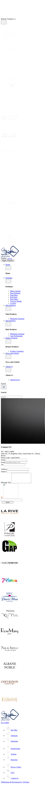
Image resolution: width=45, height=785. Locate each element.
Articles (13, 754)
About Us (9, 366)
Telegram (14, 736)
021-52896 (5, 723)
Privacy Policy (16, 767)
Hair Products (11, 321)
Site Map (14, 730)
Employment (15, 749)
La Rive (13, 303)
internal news (15, 380)
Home (8, 265)
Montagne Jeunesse (17, 319)
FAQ (12, 773)
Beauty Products (12, 338)
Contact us (14, 778)
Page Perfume (15, 293)
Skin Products (11, 305)
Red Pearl (13, 297)
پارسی (9, 258)
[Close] (3, 22)
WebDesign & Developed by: (15, 782)
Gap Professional (16, 336)
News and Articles (12, 353)
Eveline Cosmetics (17, 351)
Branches (14, 760)
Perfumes (9, 278)
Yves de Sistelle (16, 301)
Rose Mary (14, 299)
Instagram (14, 741)
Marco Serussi (15, 291)
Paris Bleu (14, 295)
